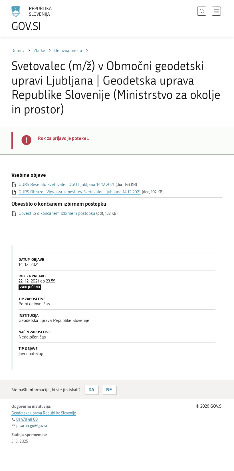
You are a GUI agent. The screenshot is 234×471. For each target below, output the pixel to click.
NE (109, 389)
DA (91, 389)
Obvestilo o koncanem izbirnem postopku (57, 213)
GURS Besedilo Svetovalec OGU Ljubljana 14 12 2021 (66, 184)
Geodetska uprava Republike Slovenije (43, 413)
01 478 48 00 (27, 419)
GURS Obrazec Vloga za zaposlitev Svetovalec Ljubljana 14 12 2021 (80, 192)
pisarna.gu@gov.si (31, 425)
